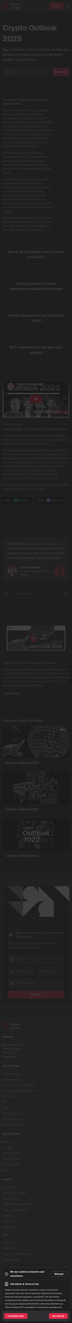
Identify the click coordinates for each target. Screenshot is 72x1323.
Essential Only (16, 1316)
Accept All (58, 1316)
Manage (59, 1273)
